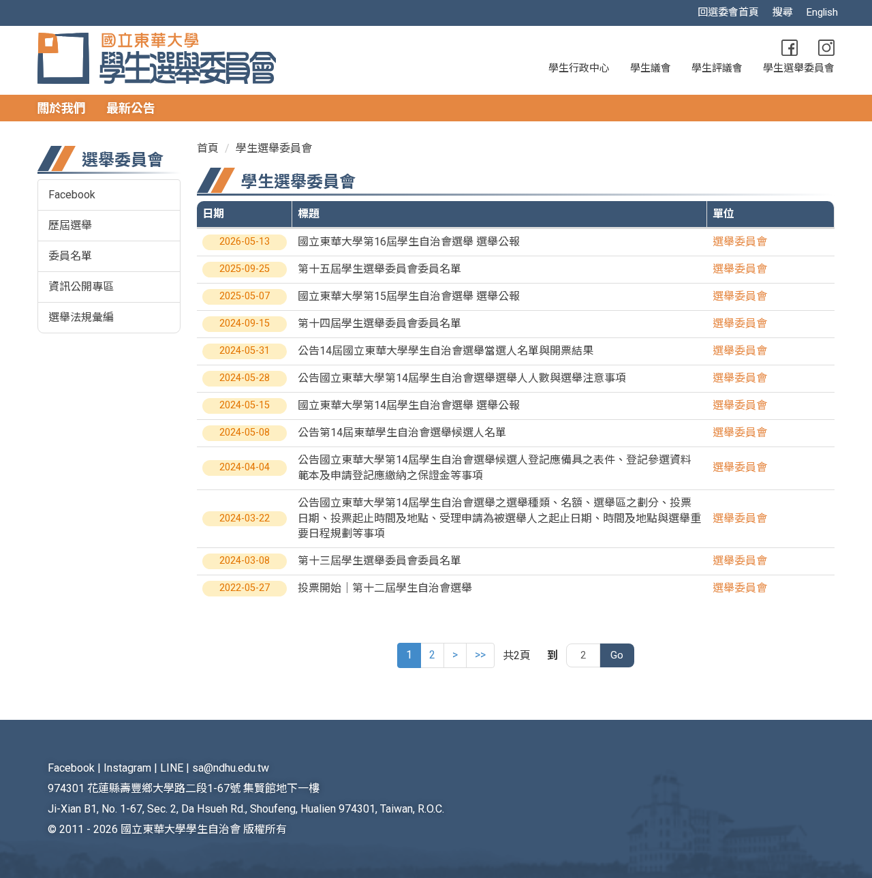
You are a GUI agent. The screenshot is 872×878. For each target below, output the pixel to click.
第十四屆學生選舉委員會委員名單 (379, 323)
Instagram (127, 767)
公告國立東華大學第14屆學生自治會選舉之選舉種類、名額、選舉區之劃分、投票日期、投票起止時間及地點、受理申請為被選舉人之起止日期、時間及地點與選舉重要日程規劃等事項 (499, 518)
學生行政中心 (579, 68)
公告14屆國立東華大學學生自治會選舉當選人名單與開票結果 (445, 350)
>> (480, 654)
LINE (171, 767)
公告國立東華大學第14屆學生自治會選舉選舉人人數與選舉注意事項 (462, 378)
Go (616, 655)
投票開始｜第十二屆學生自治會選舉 (385, 587)
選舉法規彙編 (81, 317)
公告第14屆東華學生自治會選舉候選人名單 (402, 432)
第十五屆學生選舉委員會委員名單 (379, 268)
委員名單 (70, 255)
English (822, 12)
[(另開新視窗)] (789, 48)
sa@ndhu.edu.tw (230, 767)
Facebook (71, 194)
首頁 (208, 148)
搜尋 (783, 12)
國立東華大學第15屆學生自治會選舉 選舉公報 (409, 296)
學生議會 (650, 68)
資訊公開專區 (81, 286)
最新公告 (130, 108)
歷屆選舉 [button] (70, 225)
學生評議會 (717, 68)
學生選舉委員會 (799, 68)
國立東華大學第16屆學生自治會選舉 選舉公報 (409, 241)
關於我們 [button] (61, 108)
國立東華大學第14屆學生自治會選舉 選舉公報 (409, 405)
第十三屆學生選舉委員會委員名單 (379, 560)
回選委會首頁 (728, 12)
